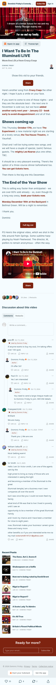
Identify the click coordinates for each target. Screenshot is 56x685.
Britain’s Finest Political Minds (27, 626)
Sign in (50, 3)
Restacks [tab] (19, 316)
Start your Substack (21, 673)
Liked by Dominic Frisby (19, 343)
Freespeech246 (14, 409)
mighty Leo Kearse (25, 151)
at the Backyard (37, 201)
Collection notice (46, 666)
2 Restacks (33, 297)
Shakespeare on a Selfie (24, 567)
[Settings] (53, 36)
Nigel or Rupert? (20, 586)
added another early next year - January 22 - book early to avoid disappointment (25, 110)
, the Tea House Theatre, (33, 135)
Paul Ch (14, 375)
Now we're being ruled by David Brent (31, 576)
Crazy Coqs (35, 90)
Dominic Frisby (8, 65)
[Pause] (3, 36)
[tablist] (13, 315)
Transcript (33, 43)
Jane (10, 340)
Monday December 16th (15, 201)
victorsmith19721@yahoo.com (29, 535)
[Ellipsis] (53, 340)
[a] (6, 560)
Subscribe (41, 3)
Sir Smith (12, 463)
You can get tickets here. (15, 168)
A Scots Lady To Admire (24, 606)
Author (14, 363)
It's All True (18, 616)
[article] (28, 560)
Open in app (13, 43)
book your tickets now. (33, 195)
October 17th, (25, 127)
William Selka (14, 446)
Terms (34, 666)
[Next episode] (8, 36)
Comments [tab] (8, 316)
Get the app (41, 673)
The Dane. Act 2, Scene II (24, 557)
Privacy (27, 666)
